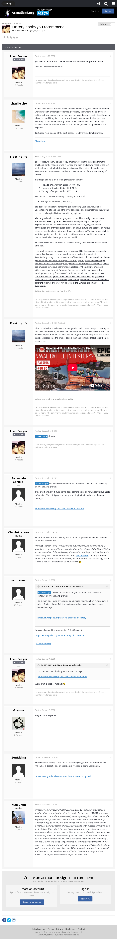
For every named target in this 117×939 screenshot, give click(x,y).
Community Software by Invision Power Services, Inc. (58, 935)
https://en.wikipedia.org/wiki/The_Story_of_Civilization (60, 635)
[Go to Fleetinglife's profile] (18, 169)
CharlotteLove (18, 532)
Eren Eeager (27, 30)
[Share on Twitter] (9, 920)
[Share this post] (110, 56)
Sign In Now (85, 899)
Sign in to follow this (12, 23)
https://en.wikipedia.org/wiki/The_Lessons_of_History (59, 508)
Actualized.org (38, 929)
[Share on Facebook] (4, 920)
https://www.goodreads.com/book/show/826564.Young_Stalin (63, 776)
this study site (82, 555)
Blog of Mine (40, 141)
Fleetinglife (18, 157)
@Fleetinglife (41, 436)
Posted (45, 56)
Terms (51, 929)
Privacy (59, 929)
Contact (81, 929)
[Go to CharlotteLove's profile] (18, 545)
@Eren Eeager (42, 483)
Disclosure (70, 929)
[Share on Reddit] (14, 920)
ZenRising (18, 757)
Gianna (18, 710)
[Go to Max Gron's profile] (18, 817)
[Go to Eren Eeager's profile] (6, 29)
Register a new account (32, 902)
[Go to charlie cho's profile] (18, 116)
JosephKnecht (19, 580)
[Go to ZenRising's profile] (18, 770)
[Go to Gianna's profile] (18, 723)
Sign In (94, 11)
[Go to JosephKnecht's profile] (18, 593)
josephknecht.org (43, 643)
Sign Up (108, 11)
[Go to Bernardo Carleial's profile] (18, 494)
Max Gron (19, 805)
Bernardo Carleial (19, 480)
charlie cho (19, 103)
